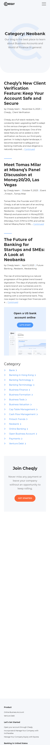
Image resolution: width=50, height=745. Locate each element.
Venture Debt (16, 443)
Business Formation (20, 394)
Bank (12, 370)
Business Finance (18, 390)
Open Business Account (22, 434)
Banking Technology (20, 380)
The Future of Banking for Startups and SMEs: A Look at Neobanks (24, 249)
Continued (29, 149)
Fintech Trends (17, 419)
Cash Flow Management (22, 414)
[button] (44, 4)
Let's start (25, 325)
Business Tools (17, 399)
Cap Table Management (22, 409)
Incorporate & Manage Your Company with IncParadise (21, 732)
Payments (14, 438)
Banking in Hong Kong (21, 375)
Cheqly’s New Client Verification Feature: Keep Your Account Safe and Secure (25, 93)
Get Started (25, 498)
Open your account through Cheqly (18, 727)
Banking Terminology (20, 385)
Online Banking (17, 429)
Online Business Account (14, 712)
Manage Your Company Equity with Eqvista (21, 737)
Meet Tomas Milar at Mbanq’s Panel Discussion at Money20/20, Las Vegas (22, 174)
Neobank (14, 424)
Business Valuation (19, 404)
